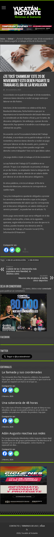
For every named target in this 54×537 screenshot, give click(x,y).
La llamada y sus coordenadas (22, 372)
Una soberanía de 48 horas (20, 403)
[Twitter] (12, 250)
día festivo (34, 260)
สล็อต (42, 526)
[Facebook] (6, 250)
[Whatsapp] (18, 250)
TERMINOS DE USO (29, 526)
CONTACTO (14, 526)
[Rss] (27, 529)
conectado (46, 288)
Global (10, 39)
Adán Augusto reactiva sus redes (23, 433)
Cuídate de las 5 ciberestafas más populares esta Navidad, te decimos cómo (21, 270)
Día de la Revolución (17, 260)
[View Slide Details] (23, 313)
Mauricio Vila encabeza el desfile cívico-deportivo (33, 278)
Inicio (2, 39)
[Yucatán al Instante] (27, 11)
